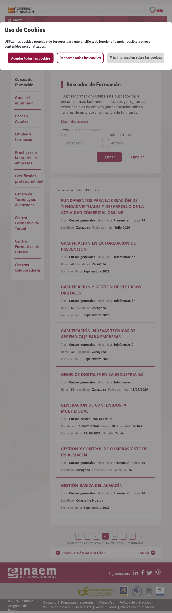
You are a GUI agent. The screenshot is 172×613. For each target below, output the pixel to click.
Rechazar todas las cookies (80, 58)
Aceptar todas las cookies (30, 58)
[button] (135, 58)
